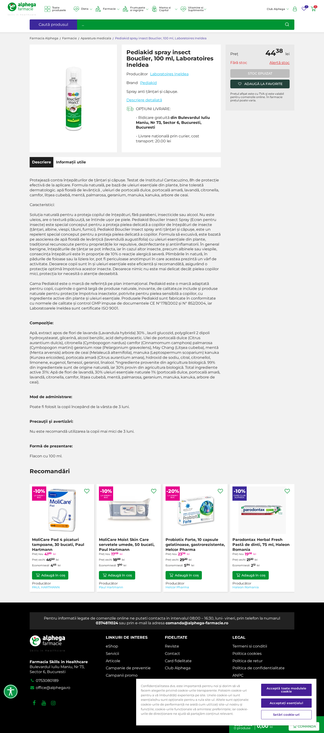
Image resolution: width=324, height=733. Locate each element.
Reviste (172, 646)
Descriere (41, 162)
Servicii (112, 653)
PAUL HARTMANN (46, 587)
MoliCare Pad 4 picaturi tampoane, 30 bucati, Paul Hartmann (58, 544)
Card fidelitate (178, 661)
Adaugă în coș (53, 575)
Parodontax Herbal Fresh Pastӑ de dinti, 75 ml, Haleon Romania (261, 544)
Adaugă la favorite (263, 84)
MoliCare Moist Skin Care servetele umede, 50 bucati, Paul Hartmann (126, 544)
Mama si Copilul (165, 9)
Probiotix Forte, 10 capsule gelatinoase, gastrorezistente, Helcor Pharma (195, 544)
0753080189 (47, 680)
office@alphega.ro (52, 687)
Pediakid (148, 83)
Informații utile (71, 162)
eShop (112, 646)
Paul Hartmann (111, 587)
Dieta (84, 8)
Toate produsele (59, 9)
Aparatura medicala (96, 38)
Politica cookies (247, 653)
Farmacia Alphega (44, 38)
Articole (113, 661)
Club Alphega (177, 668)
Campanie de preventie (128, 668)
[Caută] (287, 24)
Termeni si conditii (249, 646)
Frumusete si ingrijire (137, 9)
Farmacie (109, 8)
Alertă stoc (279, 62)
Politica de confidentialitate (258, 668)
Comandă (307, 726)
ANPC (237, 675)
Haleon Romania (245, 587)
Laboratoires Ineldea (169, 74)
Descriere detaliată (144, 100)
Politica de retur (247, 661)
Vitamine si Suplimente (196, 9)
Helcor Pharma (177, 587)
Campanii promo (122, 675)
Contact (172, 653)
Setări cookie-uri (286, 714)
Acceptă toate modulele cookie (286, 689)
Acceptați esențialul (286, 703)
